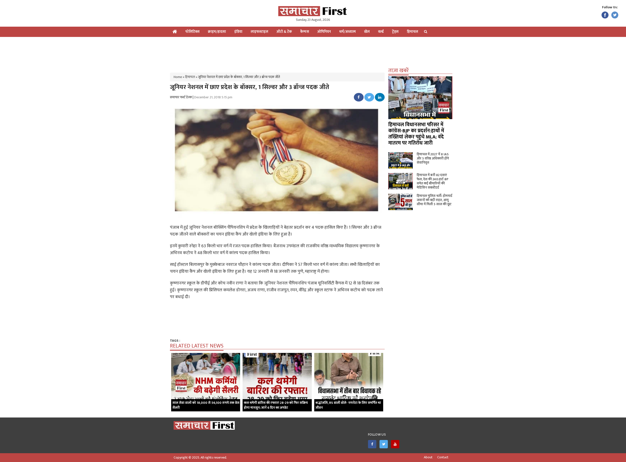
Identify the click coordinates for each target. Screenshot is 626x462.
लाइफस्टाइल (259, 32)
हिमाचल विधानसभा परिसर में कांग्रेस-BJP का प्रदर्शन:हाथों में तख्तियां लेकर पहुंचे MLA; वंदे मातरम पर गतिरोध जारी (416, 133)
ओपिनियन (324, 32)
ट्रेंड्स (395, 32)
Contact (442, 457)
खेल (367, 32)
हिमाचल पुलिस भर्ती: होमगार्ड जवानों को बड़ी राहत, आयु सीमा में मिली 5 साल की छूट (434, 200)
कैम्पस (304, 32)
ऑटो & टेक (284, 32)
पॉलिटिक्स (192, 32)
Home (178, 77)
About (428, 457)
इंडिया (238, 32)
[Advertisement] (313, 53)
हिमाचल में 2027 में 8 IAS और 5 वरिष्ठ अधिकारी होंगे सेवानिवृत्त (433, 158)
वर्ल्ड (381, 32)
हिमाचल (412, 32)
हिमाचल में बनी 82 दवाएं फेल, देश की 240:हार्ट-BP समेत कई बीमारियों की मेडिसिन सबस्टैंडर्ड (432, 181)
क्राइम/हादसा (217, 32)
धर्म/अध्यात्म (347, 32)
